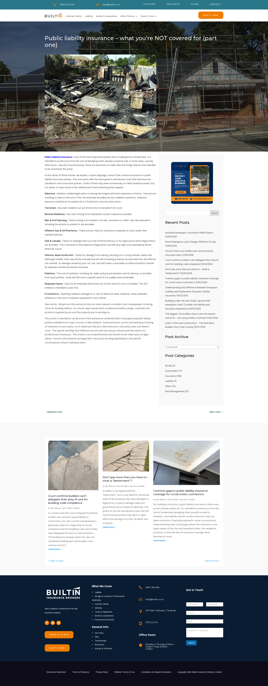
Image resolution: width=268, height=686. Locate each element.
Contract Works (74, 16)
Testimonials (100, 640)
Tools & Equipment (103, 611)
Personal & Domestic (104, 619)
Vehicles (98, 608)
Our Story (99, 632)
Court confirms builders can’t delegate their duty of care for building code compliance (68, 499)
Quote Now (211, 15)
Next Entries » (212, 560)
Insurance (170, 376)
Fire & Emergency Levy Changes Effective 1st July (190, 241)
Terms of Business (80, 672)
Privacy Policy (102, 672)
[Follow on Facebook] (47, 623)
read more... (55, 549)
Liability (89, 16)
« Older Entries (56, 560)
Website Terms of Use (124, 672)
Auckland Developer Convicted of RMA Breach (189, 232)
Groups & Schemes (103, 648)
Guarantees (171, 370)
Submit (191, 642)
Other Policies (127, 16)
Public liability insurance (58, 157)
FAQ (97, 636)
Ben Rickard (55, 508)
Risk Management (174, 391)
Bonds (168, 365)
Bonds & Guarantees (106, 16)
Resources (99, 644)
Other (168, 386)
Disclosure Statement (56, 672)
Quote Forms (148, 16)
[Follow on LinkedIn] (53, 623)
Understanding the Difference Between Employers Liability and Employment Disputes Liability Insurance (191, 291)
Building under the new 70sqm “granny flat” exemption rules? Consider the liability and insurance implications (188, 304)
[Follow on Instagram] (58, 623)
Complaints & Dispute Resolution (156, 672)
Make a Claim (59, 635)
